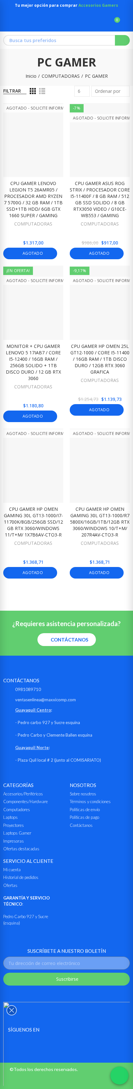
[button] (66, 639)
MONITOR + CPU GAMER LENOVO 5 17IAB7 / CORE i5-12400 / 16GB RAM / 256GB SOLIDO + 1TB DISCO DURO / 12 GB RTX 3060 (33, 362)
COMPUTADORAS (33, 224)
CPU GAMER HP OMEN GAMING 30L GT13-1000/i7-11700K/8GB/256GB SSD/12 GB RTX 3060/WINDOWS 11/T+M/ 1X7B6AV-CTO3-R (33, 522)
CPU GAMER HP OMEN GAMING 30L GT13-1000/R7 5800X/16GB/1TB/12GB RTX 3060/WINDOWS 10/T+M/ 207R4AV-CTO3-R (99, 522)
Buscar (122, 40)
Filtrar (12, 91)
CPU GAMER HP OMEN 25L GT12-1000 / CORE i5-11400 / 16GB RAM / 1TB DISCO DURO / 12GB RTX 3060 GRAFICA (99, 359)
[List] (42, 91)
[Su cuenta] (126, 22)
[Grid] (33, 91)
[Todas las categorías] (6, 22)
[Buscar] (103, 22)
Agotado (32, 253)
